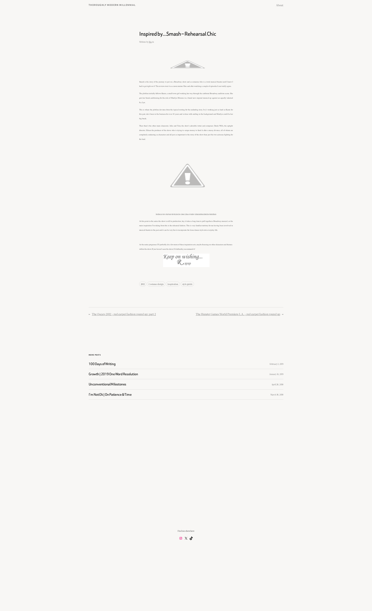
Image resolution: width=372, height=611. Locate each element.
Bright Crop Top (176, 214)
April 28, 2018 (277, 384)
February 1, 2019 (276, 363)
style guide (187, 284)
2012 (143, 284)
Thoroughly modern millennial (112, 5)
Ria (150, 41)
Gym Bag (191, 214)
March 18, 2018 (276, 394)
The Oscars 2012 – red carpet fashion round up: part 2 (124, 314)
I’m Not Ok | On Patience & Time (110, 394)
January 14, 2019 (276, 374)
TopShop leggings (161, 214)
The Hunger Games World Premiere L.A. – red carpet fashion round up (238, 314)
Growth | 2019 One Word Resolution (113, 374)
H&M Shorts (212, 214)
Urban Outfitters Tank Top (202, 214)
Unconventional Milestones (107, 384)
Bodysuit (168, 214)
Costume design (156, 284)
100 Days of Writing (102, 364)
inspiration (173, 284)
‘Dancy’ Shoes (185, 214)
